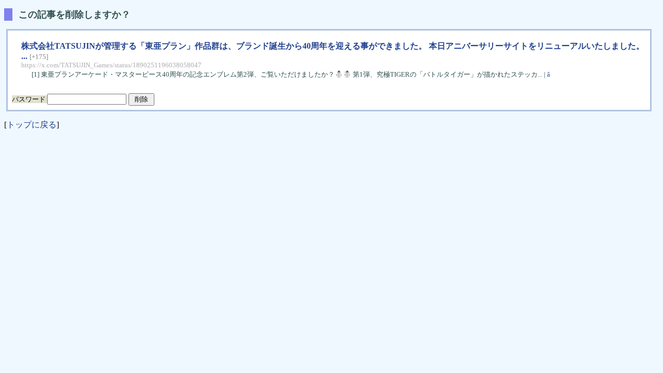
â (549, 74)
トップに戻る (31, 124)
